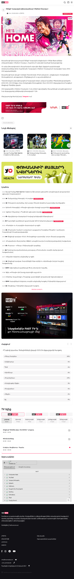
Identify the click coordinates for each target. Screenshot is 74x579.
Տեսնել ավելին (37, 289)
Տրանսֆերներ (8, 123)
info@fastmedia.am (7, 559)
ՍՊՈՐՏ (3, 536)
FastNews (4, 516)
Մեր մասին (40, 536)
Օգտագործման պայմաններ (46, 539)
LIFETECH (4, 542)
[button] (68, 2)
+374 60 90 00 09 (6, 563)
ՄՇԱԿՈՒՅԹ (5, 539)
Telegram (25, 96)
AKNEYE (3, 545)
